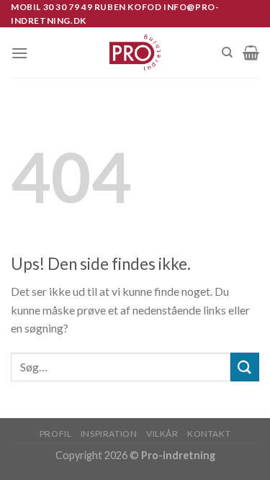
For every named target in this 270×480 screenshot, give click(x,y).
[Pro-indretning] (135, 52)
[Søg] (227, 52)
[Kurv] (251, 52)
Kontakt (208, 433)
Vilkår (162, 433)
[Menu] (19, 53)
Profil (56, 433)
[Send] (244, 367)
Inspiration (109, 433)
